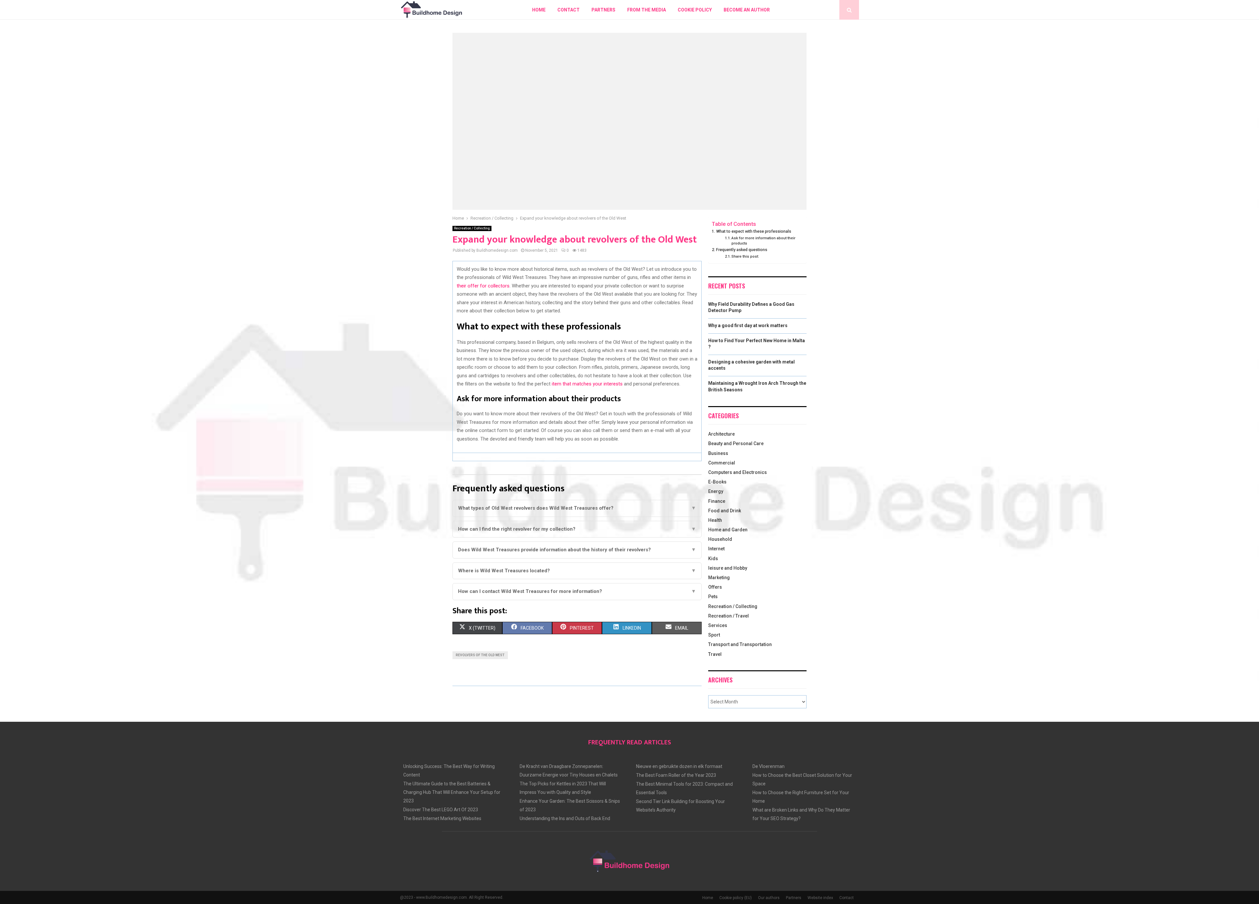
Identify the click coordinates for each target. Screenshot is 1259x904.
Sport (714, 635)
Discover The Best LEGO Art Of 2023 (440, 809)
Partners (603, 9)
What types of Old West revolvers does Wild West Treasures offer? (577, 508)
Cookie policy (695, 9)
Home (539, 9)
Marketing (719, 577)
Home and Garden (728, 529)
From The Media (646, 9)
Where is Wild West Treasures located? (577, 571)
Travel (715, 654)
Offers (715, 587)
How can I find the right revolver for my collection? (577, 529)
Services (717, 625)
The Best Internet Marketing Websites (442, 818)
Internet (716, 548)
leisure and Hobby (727, 568)
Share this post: (745, 256)
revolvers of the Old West (480, 655)
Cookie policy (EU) (735, 897)
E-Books (717, 481)
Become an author (747, 9)
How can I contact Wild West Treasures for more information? (577, 591)
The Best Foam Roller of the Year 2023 (676, 775)
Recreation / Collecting (472, 228)
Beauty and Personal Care (736, 443)
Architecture (721, 434)
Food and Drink (724, 510)
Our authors (769, 897)
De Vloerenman (768, 766)
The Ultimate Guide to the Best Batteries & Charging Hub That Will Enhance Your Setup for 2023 (451, 792)
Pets (713, 596)
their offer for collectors (483, 286)
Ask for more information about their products (763, 241)
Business (718, 453)
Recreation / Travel (728, 616)
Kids (713, 558)
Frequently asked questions (741, 249)
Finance (716, 501)
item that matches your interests (587, 384)
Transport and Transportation (740, 644)
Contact (568, 9)
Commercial (721, 462)
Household (720, 539)
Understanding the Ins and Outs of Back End (565, 818)
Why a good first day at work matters (748, 325)
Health (715, 520)
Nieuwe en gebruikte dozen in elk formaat (679, 766)
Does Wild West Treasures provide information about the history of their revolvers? (577, 550)
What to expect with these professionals (753, 231)
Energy (715, 491)
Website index (820, 897)
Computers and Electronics (737, 472)
